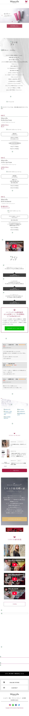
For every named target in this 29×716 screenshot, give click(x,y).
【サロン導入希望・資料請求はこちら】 (14, 673)
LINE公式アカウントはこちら (14, 328)
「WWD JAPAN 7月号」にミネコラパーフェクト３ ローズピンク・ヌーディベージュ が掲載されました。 (18, 455)
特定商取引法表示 (14, 700)
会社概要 (24, 698)
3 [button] (15, 21)
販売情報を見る (14, 26)
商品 (10, 698)
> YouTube (14, 604)
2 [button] (13, 21)
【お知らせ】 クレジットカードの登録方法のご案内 (18, 464)
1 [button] (12, 21)
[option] (14, 18)
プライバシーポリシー (16, 698)
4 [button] (16, 21)
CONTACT (10, 688)
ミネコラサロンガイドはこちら (14, 519)
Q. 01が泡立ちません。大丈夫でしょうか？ (18, 445)
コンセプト (5, 698)
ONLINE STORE (11, 682)
